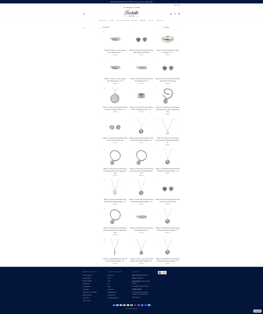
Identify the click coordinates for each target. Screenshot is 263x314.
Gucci (109, 278)
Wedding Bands (111, 295)
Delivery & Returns (87, 295)
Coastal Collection (122, 20)
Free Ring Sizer (86, 286)
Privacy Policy (86, 298)
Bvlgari (109, 286)
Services (151, 20)
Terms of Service (87, 300)
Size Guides (86, 289)
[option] (131, 2)
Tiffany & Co (103, 20)
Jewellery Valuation (87, 281)
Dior (109, 283)
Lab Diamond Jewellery (113, 298)
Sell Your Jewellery (87, 275)
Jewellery (134, 20)
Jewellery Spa (86, 283)
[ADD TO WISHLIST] (104, 31)
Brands (112, 20)
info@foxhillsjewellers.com (142, 275)
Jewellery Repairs (87, 278)
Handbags (143, 20)
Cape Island (110, 289)
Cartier (109, 281)
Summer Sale (160, 20)
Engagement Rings (112, 292)
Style (85, 28)
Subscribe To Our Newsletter (90, 292)
